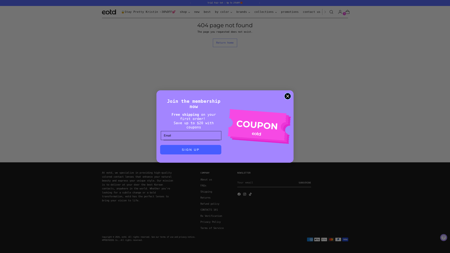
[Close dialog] (288, 96)
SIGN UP (191, 149)
